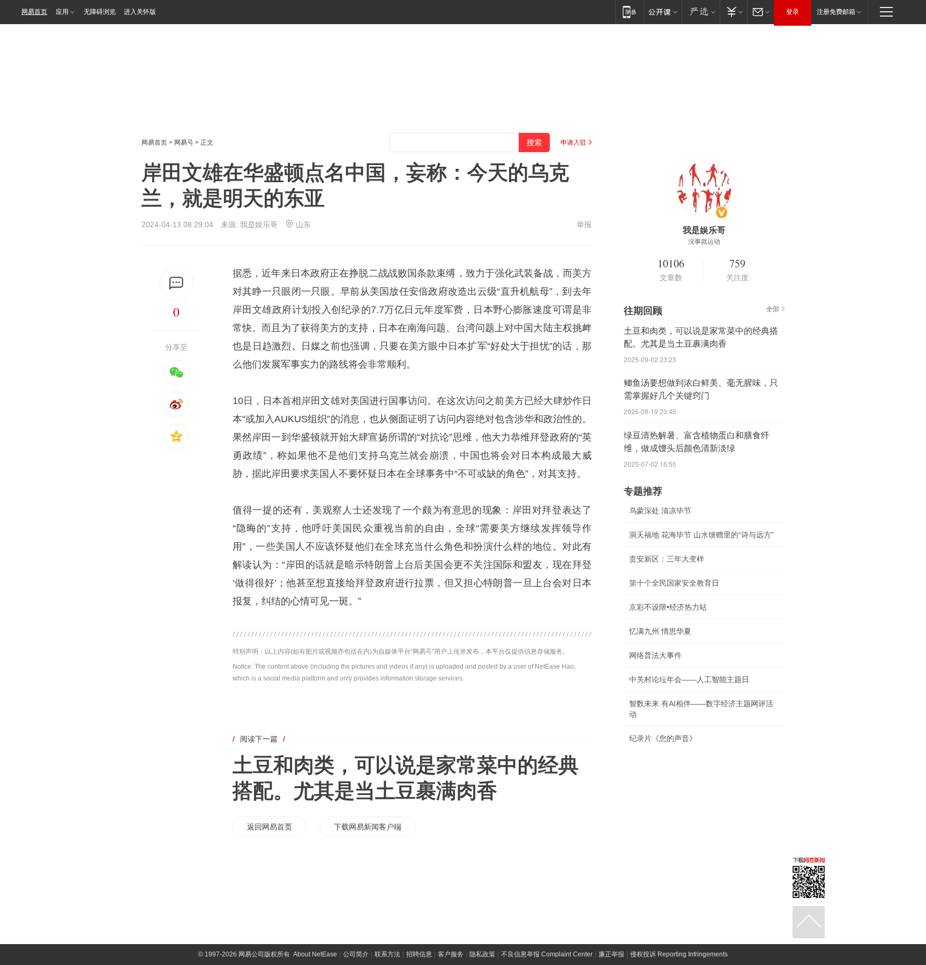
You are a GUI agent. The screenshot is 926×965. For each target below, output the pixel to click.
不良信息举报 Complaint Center (547, 954)
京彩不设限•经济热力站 (668, 607)
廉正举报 (611, 954)
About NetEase (315, 954)
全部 (772, 309)
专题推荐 (643, 491)
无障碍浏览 (100, 12)
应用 (62, 12)
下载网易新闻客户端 (367, 826)
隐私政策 (482, 954)
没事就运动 (704, 241)
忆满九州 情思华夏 (660, 631)
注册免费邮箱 (836, 12)
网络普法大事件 (655, 655)
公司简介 (356, 954)
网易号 (183, 142)
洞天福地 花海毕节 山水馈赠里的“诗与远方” (701, 534)
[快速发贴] (176, 283)
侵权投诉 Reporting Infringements (679, 954)
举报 (584, 224)
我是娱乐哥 (259, 224)
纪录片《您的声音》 (663, 738)
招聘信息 (419, 954)
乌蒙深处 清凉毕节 (660, 510)
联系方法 (387, 954)
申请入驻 (573, 142)
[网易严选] (701, 11)
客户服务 (451, 954)
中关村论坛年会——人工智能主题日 (689, 679)
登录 (792, 12)
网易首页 (34, 12)
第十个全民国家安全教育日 (674, 583)
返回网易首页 (269, 826)
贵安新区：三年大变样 (666, 559)
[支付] (733, 11)
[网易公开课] (663, 11)
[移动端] (629, 11)
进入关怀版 (140, 12)
